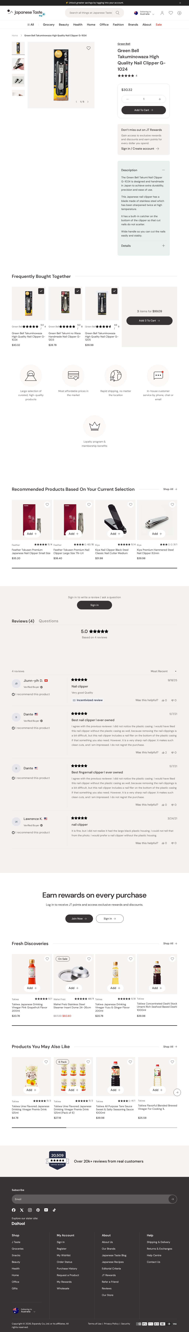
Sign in (94, 605)
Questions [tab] (48, 622)
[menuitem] (30, 25)
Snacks (16, 1255)
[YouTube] (46, 1210)
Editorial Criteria (111, 1268)
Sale (159, 24)
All (32, 24)
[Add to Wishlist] (88, 48)
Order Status (64, 1262)
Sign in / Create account (137, 149)
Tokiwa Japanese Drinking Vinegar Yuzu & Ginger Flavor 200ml (112, 1007)
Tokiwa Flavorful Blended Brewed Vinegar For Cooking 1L (157, 1107)
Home (91, 24)
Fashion (118, 24)
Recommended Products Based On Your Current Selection (73, 489)
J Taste (16, 1242)
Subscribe (173, 1199)
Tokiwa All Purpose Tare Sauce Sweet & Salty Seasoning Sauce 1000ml (115, 1109)
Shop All (168, 489)
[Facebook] (14, 1210)
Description (129, 170)
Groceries (17, 1248)
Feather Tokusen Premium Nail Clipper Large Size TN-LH (71, 551)
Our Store (107, 1295)
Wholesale (63, 1288)
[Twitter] (22, 1210)
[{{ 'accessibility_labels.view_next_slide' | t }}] (177, 1092)
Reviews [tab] (23, 622)
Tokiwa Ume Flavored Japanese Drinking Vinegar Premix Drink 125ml (30, 1109)
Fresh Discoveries (30, 943)
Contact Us (153, 1262)
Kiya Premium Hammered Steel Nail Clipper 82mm (155, 551)
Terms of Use (95, 1323)
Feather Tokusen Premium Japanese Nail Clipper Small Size (31, 551)
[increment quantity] (160, 99)
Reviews (106, 1288)
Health (78, 24)
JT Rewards (109, 1275)
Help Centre (154, 1255)
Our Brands (108, 1248)
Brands (133, 24)
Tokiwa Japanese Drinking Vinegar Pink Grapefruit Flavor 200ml (29, 1007)
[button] (127, 76)
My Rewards (64, 1281)
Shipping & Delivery (158, 1242)
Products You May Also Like (41, 1046)
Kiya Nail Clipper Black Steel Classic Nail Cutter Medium (111, 551)
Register (61, 1248)
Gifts (15, 1288)
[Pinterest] (38, 1210)
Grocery (48, 24)
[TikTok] (54, 1210)
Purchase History (67, 1268)
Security (125, 1323)
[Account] (162, 13)
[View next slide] (88, 101)
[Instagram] (30, 1210)
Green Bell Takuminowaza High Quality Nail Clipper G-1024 (28, 336)
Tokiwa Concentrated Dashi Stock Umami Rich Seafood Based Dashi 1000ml (157, 1007)
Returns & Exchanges (159, 1248)
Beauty (64, 24)
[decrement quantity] (127, 99)
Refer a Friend (110, 1281)
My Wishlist (64, 1255)
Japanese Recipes (113, 1262)
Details (126, 246)
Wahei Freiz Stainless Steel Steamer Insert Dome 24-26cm (72, 1006)
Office (104, 24)
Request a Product (68, 1275)
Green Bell (124, 43)
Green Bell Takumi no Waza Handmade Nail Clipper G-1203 (65, 336)
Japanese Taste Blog (114, 1255)
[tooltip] (88, 700)
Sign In (61, 1242)
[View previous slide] (76, 101)
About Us (107, 1242)
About (146, 24)
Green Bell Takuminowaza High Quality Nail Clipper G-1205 (101, 336)
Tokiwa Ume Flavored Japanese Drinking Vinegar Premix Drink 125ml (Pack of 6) (72, 1109)
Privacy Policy (111, 1323)
